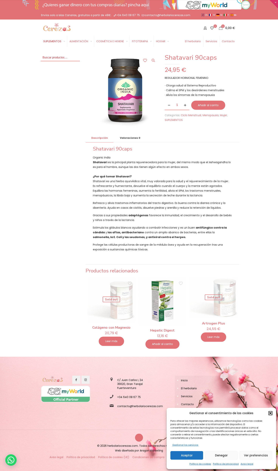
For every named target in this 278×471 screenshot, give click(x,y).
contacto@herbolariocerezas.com (167, 15)
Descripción (99, 138)
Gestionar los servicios (185, 445)
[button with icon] (76, 380)
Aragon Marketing (151, 450)
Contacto (187, 404)
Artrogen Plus (213, 323)
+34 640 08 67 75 (128, 15)
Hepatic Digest (162, 330)
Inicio (184, 380)
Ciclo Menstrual (191, 115)
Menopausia (211, 115)
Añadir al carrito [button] (162, 344)
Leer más (111, 341)
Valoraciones (130, 138)
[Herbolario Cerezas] (56, 28)
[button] (270, 413)
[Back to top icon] (139, 438)
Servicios (187, 396)
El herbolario (189, 388)
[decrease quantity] (169, 105)
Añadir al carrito (208, 105)
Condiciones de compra (148, 457)
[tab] (99, 138)
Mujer (223, 115)
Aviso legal (247, 464)
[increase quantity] (185, 105)
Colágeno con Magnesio (111, 327)
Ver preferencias (256, 455)
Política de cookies (200, 464)
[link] (52, 380)
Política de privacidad (226, 464)
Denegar (221, 455)
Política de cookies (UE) (113, 457)
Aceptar (187, 455)
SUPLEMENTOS (174, 120)
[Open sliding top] (273, 4)
